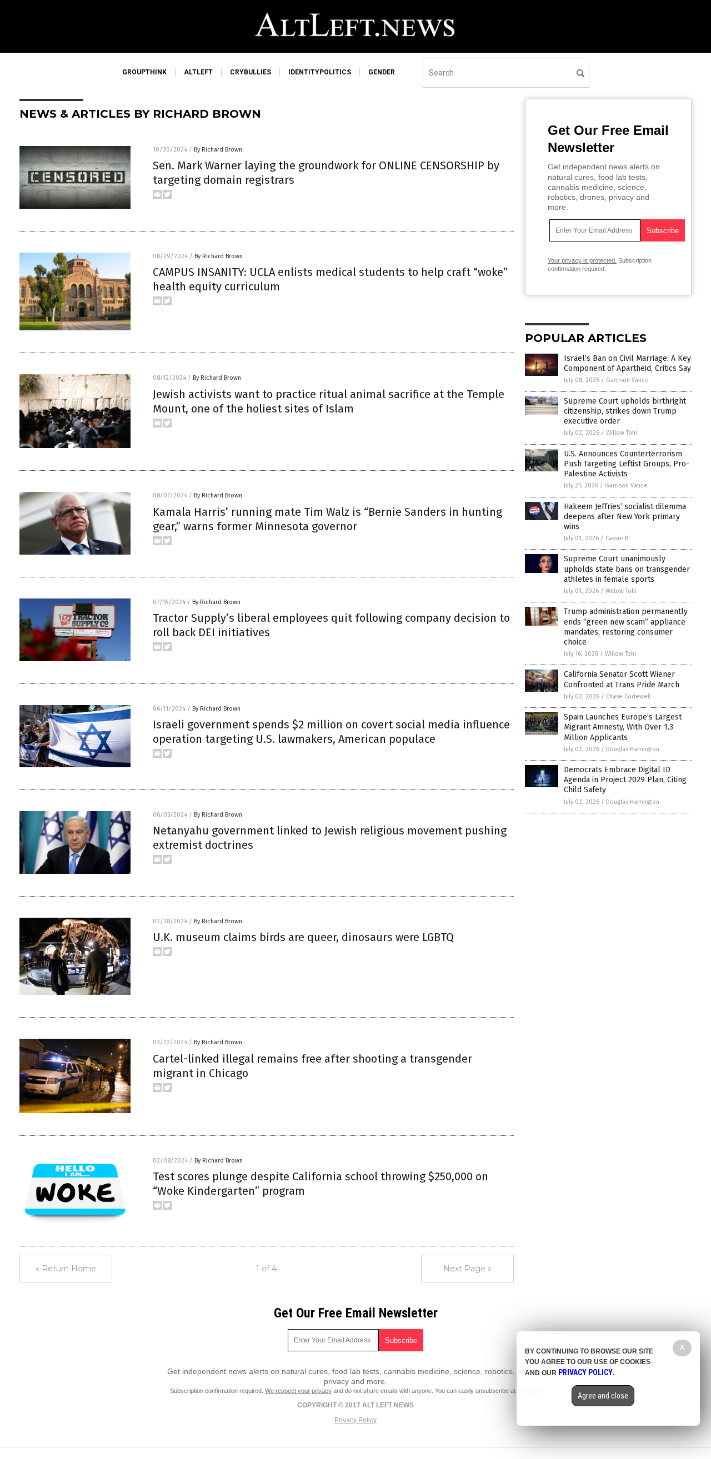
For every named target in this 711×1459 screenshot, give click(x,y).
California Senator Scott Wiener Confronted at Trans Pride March (621, 679)
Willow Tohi (621, 432)
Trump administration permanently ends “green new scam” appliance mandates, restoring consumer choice (626, 627)
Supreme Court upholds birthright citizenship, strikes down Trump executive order (625, 411)
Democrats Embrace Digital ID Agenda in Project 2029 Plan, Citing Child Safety (625, 779)
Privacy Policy (355, 1420)
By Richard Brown (218, 149)
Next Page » (467, 1269)
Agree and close (603, 1395)
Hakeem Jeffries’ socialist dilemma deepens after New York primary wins (625, 516)
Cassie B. (617, 538)
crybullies (250, 72)
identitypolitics (319, 72)
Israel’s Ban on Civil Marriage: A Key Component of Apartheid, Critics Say (627, 363)
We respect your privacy (298, 1390)
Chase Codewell (628, 696)
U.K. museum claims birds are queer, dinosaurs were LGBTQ (303, 937)
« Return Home (66, 1269)
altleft (198, 72)
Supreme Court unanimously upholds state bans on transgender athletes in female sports (627, 568)
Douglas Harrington (632, 749)
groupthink (144, 72)
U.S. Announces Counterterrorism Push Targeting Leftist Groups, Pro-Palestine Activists (626, 464)
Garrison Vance (627, 380)
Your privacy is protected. (582, 260)
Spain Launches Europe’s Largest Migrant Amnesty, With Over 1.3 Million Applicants (623, 727)
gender (381, 72)
